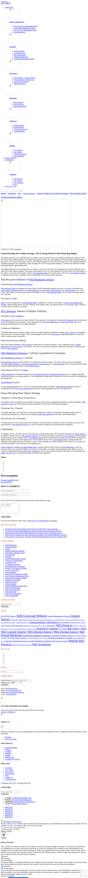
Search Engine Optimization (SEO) (26, 26)
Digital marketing (29, 193)
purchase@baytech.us (14, 690)
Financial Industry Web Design (44, 622)
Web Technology (41, 644)
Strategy (8, 755)
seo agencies (43, 625)
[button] (6, 4)
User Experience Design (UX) (24, 80)
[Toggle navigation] (9, 2)
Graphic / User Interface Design (16, 568)
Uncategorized (10, 555)
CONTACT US (10, 186)
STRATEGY (13, 121)
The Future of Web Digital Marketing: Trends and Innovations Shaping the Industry (33, 531)
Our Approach (19, 183)
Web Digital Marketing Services (17, 641)
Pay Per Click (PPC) (12, 570)
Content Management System (58, 616)
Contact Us (9, 777)
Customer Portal (10, 779)
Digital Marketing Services (22, 622)
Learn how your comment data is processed (42, 521)
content (7, 549)
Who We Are (18, 179)
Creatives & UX (10, 562)
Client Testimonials (11, 596)
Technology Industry (47, 628)
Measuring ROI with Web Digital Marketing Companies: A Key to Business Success (33, 533)
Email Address (6, 680)
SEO (39, 625)
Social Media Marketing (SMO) (24, 28)
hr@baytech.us (11, 694)
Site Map (8, 737)
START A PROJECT (8, 712)
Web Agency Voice (76, 628)
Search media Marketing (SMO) (16, 578)
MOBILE (12, 146)
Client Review (10, 774)
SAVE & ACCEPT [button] (7, 876)
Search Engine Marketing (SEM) (16, 574)
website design (16, 645)
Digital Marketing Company (78, 619)
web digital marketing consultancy (61, 638)
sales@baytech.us (11, 688)
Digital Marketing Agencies (35, 619)
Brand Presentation (20, 106)
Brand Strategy (19, 127)
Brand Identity (19, 102)
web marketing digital (60, 641)
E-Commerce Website (12, 564)
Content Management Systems (24, 59)
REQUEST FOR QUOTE (12, 822)
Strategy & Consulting (12, 580)
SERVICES (9, 7)
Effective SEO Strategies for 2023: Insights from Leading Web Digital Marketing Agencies (36, 535)
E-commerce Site (19, 53)
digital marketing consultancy (8, 622)
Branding (8, 557)
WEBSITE (12, 47)
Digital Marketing (11, 748)
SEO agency (51, 626)
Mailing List (5, 682)
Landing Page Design (21, 82)
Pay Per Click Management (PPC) (25, 30)
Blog (15, 184)
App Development (20, 154)
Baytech (5, 783)
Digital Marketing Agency (49, 619)
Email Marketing (19, 32)
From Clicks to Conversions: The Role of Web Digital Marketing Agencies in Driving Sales (36, 537)
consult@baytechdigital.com (21, 798)
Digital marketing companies (63, 619)
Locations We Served (12, 759)
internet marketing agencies (66, 622)
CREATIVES (13, 73)
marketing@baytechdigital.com (24, 802)
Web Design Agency (40, 631)
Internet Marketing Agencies (14, 551)
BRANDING (13, 98)
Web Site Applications (12, 590)
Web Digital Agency (66, 631)
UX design (63, 629)
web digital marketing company (17, 638)
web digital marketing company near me (37, 638)
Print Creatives (19, 104)
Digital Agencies (14, 619)
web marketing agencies (40, 641)
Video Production (20, 84)
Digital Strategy (19, 125)
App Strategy (18, 150)
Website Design (19, 51)
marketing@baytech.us (16, 692)
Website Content (10, 584)
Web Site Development (13, 594)
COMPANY (9, 160)
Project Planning (10, 572)
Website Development (26, 644)
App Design (18, 152)
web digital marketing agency (15, 553)
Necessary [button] (4, 856)
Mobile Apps (9, 757)
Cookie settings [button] (6, 829)
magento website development (14, 626)
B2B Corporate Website (31, 615)
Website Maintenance (21, 57)
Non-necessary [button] (6, 866)
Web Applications (20, 55)
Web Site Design (11, 592)
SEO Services (64, 625)
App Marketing (19, 156)
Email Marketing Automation (15, 566)
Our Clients (9, 770)
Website (8, 749)
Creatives (8, 751)
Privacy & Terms (11, 739)
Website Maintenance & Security (16, 586)
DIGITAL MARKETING (16, 22)
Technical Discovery (21, 129)
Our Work (8, 768)
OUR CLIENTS (11, 158)
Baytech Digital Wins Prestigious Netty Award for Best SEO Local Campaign (31, 529)
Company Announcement (14, 561)
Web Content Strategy (14, 631)
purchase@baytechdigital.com (22, 800)
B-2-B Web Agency (8, 616)
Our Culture (18, 181)
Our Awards (9, 772)
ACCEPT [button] (16, 829)
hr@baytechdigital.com (19, 804)
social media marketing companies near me (25, 629)
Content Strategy (19, 131)
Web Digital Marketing (13, 588)
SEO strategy (76, 625)
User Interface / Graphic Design (24, 78)
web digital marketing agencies (36, 635)
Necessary (6, 858)
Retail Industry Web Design (30, 625)
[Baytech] (5, 2)
